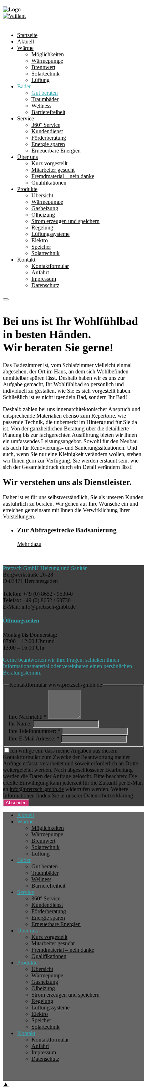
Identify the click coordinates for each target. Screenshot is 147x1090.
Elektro (39, 240)
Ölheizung (43, 215)
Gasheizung (44, 208)
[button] (6, 299)
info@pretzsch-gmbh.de (48, 607)
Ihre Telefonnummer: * (34, 731)
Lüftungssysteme (50, 234)
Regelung (42, 227)
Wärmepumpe (47, 202)
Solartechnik (45, 253)
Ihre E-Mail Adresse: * (34, 738)
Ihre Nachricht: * (28, 717)
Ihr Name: (20, 723)
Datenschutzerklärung (108, 795)
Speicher (41, 247)
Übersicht (42, 195)
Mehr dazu (29, 544)
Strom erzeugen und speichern (65, 221)
